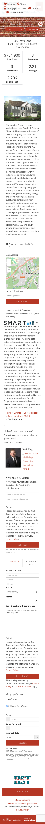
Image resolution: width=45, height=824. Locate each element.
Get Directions (22, 301)
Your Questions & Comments (20, 606)
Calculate (22, 743)
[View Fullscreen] (9, 270)
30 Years (12, 706)
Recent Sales (28, 461)
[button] (39, 24)
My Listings (28, 457)
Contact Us (14, 561)
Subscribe (22, 545)
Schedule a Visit (31, 563)
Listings (17, 412)
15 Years (23, 706)
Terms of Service (23, 686)
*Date (9, 587)
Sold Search (32, 29)
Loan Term (11, 699)
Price (8, 715)
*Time (9, 596)
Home (8, 412)
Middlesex (33, 412)
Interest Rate (12, 733)
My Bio (26, 468)
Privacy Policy (12, 539)
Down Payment (13, 724)
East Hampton (15, 416)
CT (25, 412)
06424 (27, 416)
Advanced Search (14, 29)
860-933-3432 (31, 453)
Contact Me (28, 465)
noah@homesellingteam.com (23, 803)
